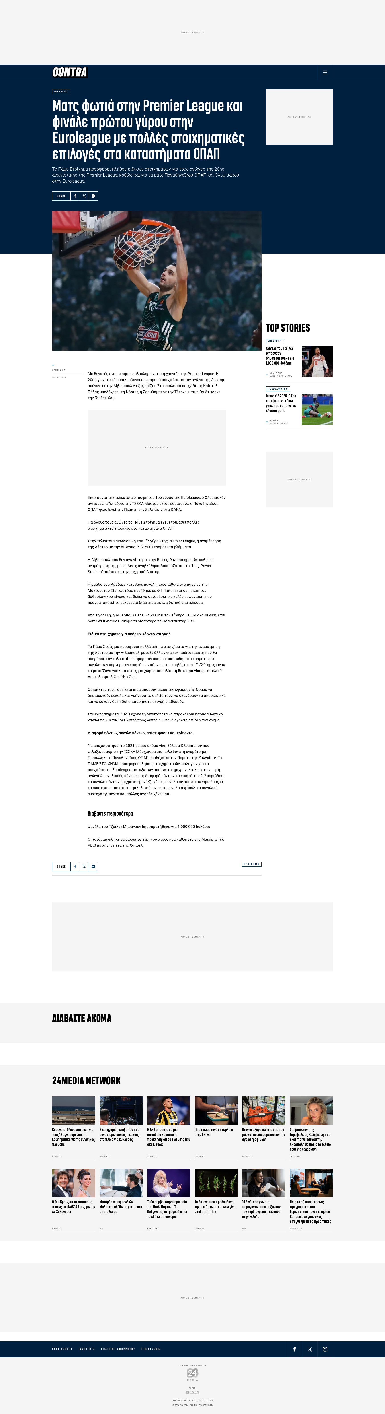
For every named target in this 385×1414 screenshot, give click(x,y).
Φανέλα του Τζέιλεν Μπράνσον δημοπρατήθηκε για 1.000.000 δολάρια (149, 826)
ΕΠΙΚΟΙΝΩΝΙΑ (151, 1349)
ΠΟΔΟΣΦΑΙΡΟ (278, 388)
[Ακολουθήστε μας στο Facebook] (294, 1349)
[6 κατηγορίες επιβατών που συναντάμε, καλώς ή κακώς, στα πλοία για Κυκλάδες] (121, 1110)
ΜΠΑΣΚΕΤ (275, 341)
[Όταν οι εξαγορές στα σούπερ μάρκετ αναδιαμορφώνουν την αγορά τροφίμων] (263, 1110)
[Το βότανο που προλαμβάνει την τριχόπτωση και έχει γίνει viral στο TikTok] (216, 1183)
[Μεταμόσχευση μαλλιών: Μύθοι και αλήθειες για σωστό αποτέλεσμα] (121, 1183)
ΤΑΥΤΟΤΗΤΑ (86, 1349)
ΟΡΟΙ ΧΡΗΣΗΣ (62, 1349)
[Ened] (192, 1392)
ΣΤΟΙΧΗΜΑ (252, 864)
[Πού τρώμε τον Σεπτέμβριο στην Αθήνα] (216, 1110)
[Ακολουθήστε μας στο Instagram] (325, 1349)
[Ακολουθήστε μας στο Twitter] (310, 1349)
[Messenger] (93, 196)
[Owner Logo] (193, 1374)
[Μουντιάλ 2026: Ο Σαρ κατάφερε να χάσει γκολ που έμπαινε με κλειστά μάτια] (317, 409)
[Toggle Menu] (325, 72)
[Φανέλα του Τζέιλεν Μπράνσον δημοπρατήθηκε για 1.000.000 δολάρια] (317, 361)
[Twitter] (84, 196)
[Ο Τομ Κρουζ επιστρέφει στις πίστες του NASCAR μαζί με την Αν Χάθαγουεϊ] (73, 1183)
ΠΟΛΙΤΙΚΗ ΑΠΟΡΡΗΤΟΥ (118, 1349)
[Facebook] (75, 196)
